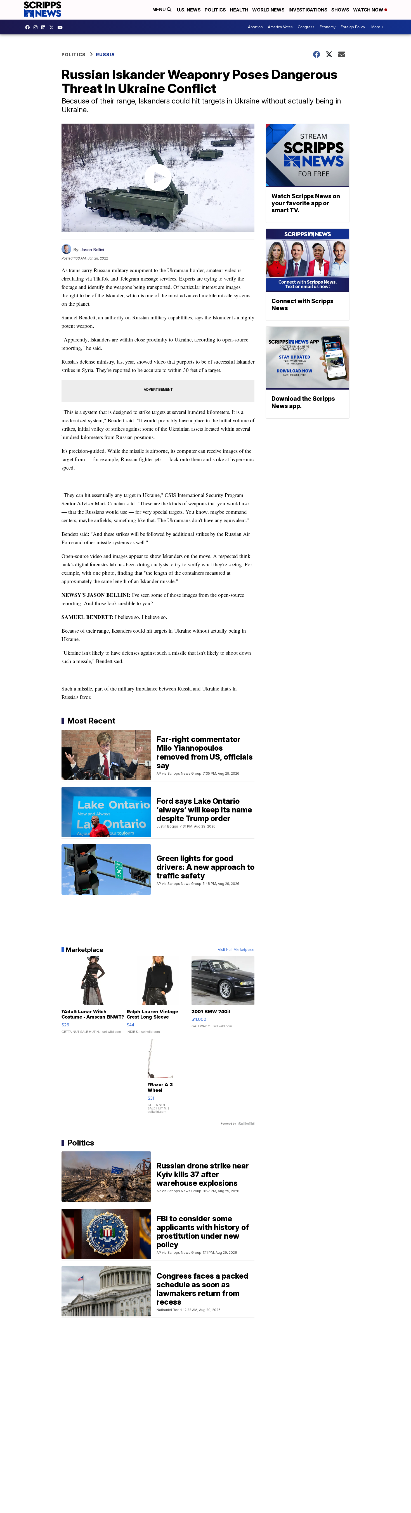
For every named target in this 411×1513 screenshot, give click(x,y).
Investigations (308, 10)
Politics (215, 10)
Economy (328, 27)
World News (268, 10)
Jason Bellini (92, 249)
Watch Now (368, 10)
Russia (105, 54)
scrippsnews (28, 27)
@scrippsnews (61, 27)
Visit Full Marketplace (236, 950)
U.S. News (189, 10)
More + (377, 27)
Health (239, 10)
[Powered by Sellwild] (246, 1124)
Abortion (255, 27)
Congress (306, 27)
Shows (340, 10)
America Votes (280, 27)
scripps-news (44, 27)
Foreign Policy (353, 27)
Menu (159, 9)
